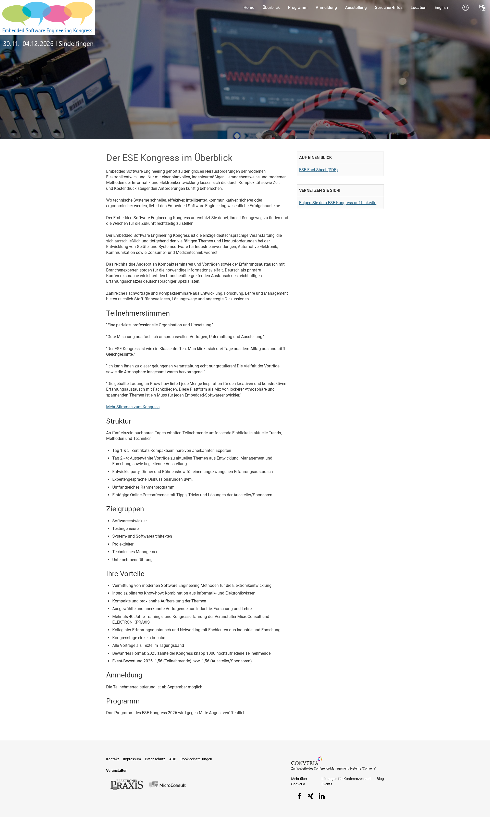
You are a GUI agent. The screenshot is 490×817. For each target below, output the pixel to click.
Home (248, 7)
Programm (298, 7)
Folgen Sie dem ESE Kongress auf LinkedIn (337, 202)
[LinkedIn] (322, 797)
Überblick (271, 7)
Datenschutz (155, 759)
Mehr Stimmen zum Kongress (133, 406)
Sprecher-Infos (388, 7)
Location (418, 7)
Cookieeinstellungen (196, 759)
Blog (380, 779)
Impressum (132, 759)
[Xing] (311, 797)
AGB (172, 759)
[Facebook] (299, 797)
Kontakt (112, 759)
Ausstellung (356, 7)
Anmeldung (326, 7)
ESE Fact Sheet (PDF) (318, 169)
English (441, 7)
